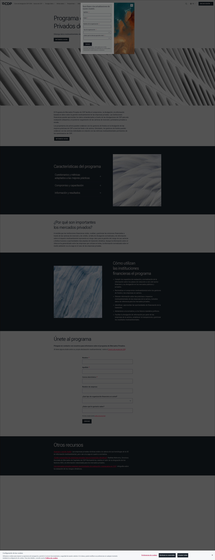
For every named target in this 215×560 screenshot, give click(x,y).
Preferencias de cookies (149, 555)
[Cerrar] (212, 555)
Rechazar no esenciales (167, 555)
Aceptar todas (182, 555)
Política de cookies (51, 558)
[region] (107, 555)
